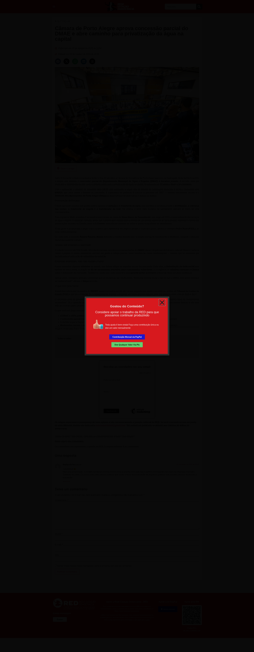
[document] (127, 326)
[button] (162, 302)
